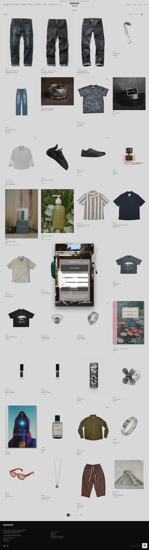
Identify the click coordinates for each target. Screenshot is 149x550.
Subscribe (74, 289)
